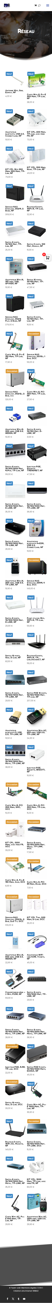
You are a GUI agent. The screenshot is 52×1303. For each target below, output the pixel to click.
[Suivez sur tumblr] (18, 1299)
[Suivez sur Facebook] (7, 1299)
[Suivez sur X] (13, 1299)
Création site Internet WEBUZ (26, 1291)
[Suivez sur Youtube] (24, 1299)
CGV (40, 1288)
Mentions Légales (29, 1288)
